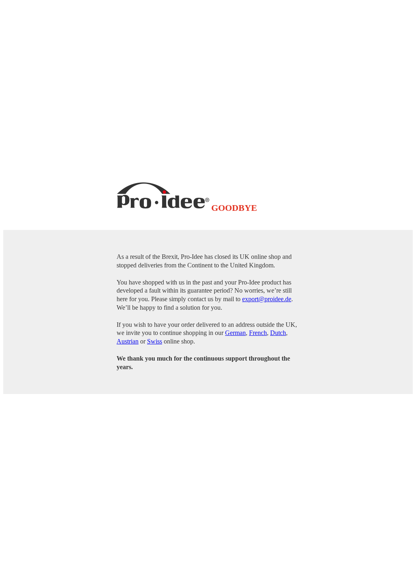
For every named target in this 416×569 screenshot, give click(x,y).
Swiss (154, 341)
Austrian (128, 341)
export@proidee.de (266, 298)
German (235, 332)
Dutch (278, 332)
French (258, 332)
